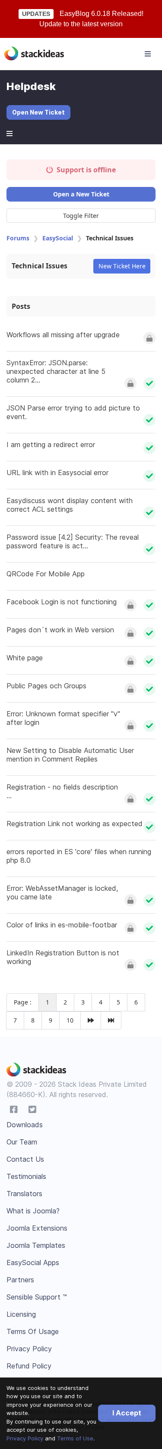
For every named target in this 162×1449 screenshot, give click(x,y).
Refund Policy (28, 1366)
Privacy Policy (24, 1438)
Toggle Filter (81, 215)
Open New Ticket (38, 112)
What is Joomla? (33, 1210)
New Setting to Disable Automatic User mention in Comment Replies (70, 754)
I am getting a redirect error (50, 444)
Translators (24, 1193)
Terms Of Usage (32, 1331)
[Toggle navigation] (148, 53)
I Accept (126, 1413)
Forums (17, 238)
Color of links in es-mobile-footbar (61, 924)
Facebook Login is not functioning (61, 601)
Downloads (24, 1124)
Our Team (21, 1142)
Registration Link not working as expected (74, 823)
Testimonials (26, 1176)
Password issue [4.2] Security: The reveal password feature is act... (72, 541)
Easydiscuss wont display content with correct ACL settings (69, 504)
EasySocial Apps (32, 1262)
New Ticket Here (122, 266)
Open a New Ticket (81, 194)
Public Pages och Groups (46, 685)
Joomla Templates (35, 1245)
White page (24, 657)
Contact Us (25, 1159)
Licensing (21, 1314)
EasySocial (57, 238)
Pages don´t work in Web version (60, 629)
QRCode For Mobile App (45, 573)
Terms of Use (75, 1438)
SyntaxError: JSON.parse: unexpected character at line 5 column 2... (55, 371)
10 (70, 1020)
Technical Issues (39, 266)
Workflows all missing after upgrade (63, 334)
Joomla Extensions (36, 1228)
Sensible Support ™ (36, 1297)
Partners (20, 1279)
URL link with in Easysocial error (57, 472)
